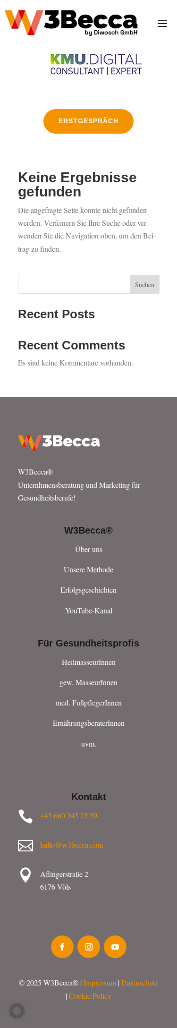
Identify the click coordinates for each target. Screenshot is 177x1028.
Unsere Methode (88, 569)
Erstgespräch (88, 121)
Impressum (100, 982)
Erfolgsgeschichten (88, 590)
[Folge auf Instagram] (88, 946)
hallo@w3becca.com (71, 845)
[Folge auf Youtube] (115, 946)
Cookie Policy (90, 996)
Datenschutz (139, 982)
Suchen (144, 284)
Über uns (88, 549)
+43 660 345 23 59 (68, 815)
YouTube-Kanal (88, 610)
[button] (17, 1011)
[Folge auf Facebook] (62, 946)
